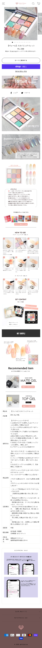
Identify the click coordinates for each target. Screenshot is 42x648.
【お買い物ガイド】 (21, 611)
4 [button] (17, 42)
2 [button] (14, 42)
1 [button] (12, 42)
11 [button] (29, 42)
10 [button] (28, 42)
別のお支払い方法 (21, 71)
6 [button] (21, 42)
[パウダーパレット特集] (21, 228)
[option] (21, 23)
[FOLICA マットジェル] (21, 392)
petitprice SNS (21, 617)
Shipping (13, 51)
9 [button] (26, 42)
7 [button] (23, 42)
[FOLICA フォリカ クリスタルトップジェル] (21, 408)
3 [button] (16, 42)
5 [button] (19, 42)
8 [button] (24, 42)
